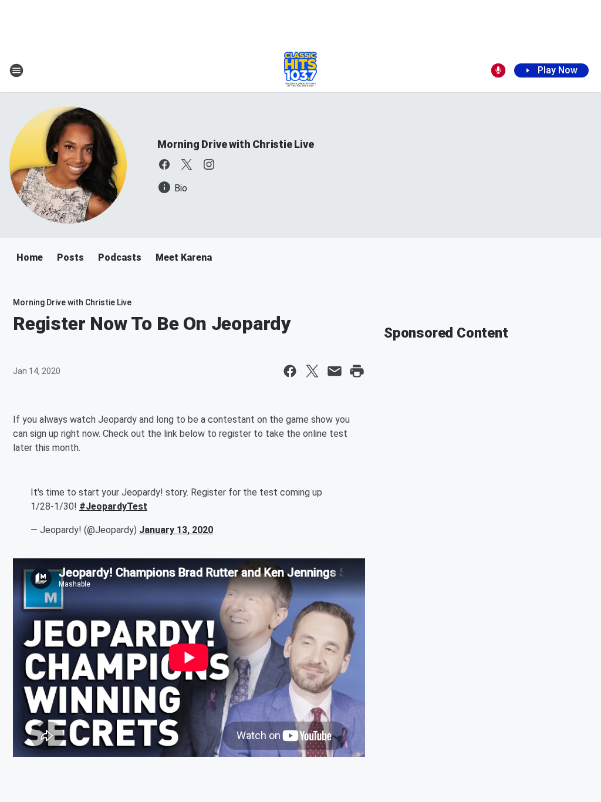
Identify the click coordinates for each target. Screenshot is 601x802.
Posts (70, 257)
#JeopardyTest (113, 506)
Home (29, 257)
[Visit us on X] (187, 164)
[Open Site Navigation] (16, 70)
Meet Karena (184, 257)
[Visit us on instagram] (209, 164)
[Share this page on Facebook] (290, 371)
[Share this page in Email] (334, 371)
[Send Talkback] (498, 70)
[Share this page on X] (312, 371)
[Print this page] (357, 371)
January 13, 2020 (176, 529)
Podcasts (119, 257)
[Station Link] (300, 70)
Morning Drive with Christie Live (235, 144)
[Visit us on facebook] (164, 164)
